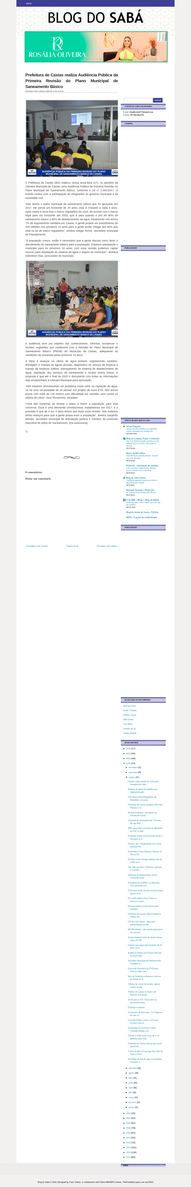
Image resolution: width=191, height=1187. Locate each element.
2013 (128, 1157)
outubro (132, 777)
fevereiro (133, 1102)
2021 (128, 1118)
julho (131, 1078)
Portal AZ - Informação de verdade (142, 466)
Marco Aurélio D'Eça (135, 453)
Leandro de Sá (129, 729)
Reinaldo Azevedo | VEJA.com (140, 490)
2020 (128, 1123)
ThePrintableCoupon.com (133, 1182)
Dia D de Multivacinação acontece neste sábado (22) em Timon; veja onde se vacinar (142, 443)
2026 (128, 749)
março (132, 1097)
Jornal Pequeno (133, 426)
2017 (128, 1138)
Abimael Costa (129, 706)
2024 (128, 758)
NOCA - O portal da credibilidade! (141, 517)
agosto (132, 1073)
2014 (128, 1152)
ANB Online (128, 719)
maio (131, 1088)
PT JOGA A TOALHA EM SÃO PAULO (141, 493)
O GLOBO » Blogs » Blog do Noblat (142, 500)
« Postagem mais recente (36, 546)
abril (131, 1092)
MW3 (151, 1182)
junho (131, 1083)
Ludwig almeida (129, 733)
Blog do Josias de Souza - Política (142, 512)
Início (28, 3)
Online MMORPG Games (110, 1182)
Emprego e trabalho (136, 1007)
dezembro (133, 767)
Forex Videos (75, 1182)
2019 (128, 1128)
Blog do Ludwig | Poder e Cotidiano (143, 439)
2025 (128, 753)
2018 (128, 1133)
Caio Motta (128, 724)
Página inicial (72, 546)
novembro (133, 772)
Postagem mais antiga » (107, 546)
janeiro (132, 1107)
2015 (128, 1147)
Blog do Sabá (43, 1182)
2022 (128, 1113)
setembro (133, 1068)
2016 (128, 1143)
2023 (128, 763)
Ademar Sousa (129, 715)
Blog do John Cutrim (136, 478)
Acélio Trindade (130, 710)
